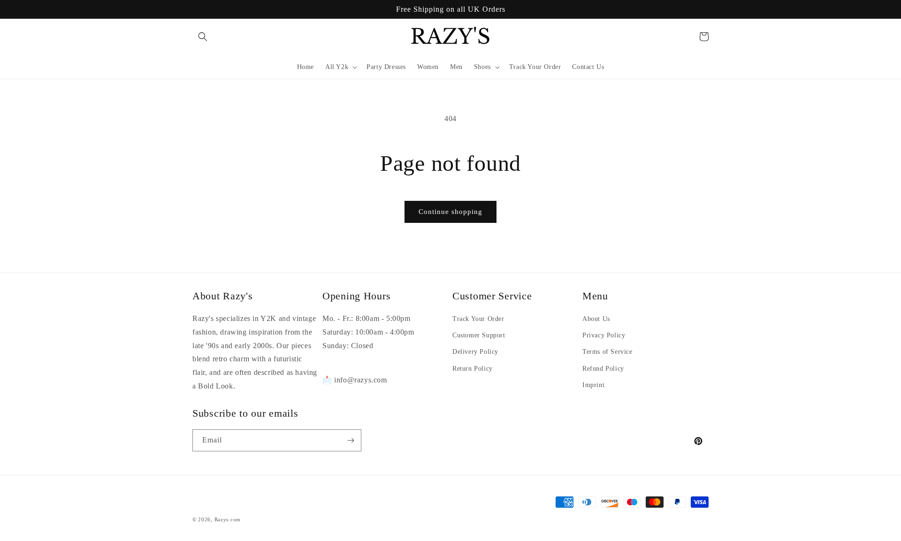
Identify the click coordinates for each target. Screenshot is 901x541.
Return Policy (472, 368)
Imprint (593, 385)
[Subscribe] (350, 440)
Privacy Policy (603, 335)
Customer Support (478, 335)
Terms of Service (607, 351)
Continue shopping (450, 211)
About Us (596, 318)
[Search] (202, 36)
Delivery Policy (475, 351)
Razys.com (227, 519)
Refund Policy (603, 368)
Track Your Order (478, 318)
